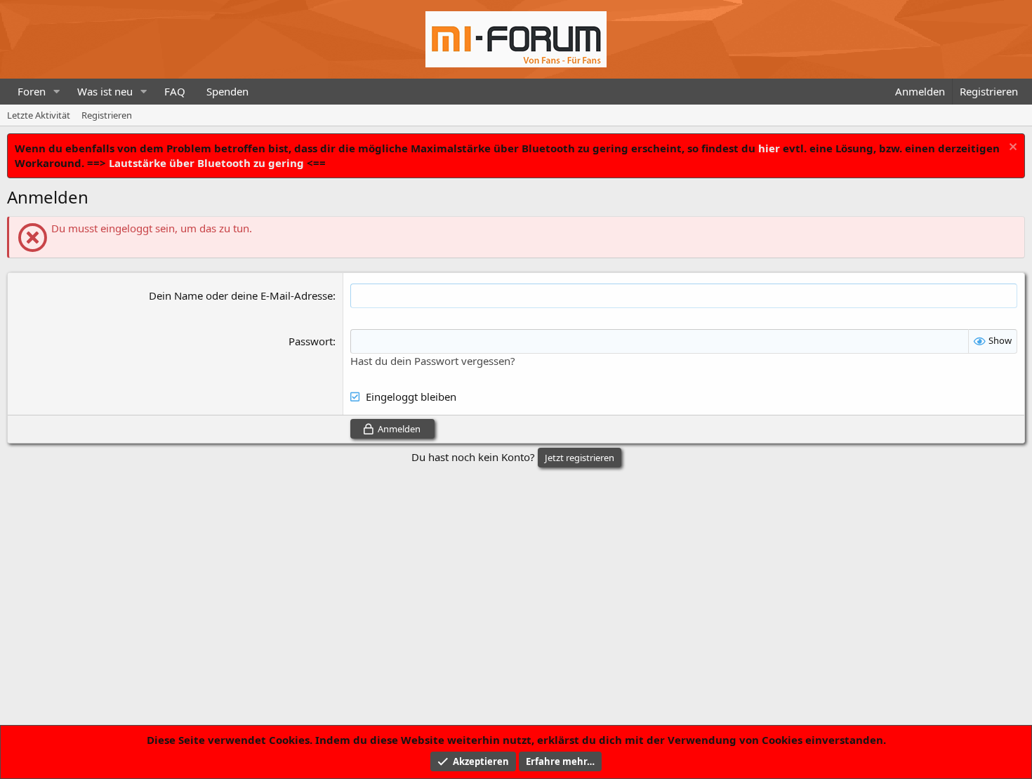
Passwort (311, 341)
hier (769, 148)
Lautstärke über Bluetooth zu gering (206, 163)
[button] (57, 92)
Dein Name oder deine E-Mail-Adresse (241, 295)
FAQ (174, 91)
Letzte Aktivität (38, 115)
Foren (32, 91)
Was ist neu (105, 91)
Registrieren (106, 115)
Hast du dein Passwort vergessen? (432, 361)
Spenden (227, 91)
